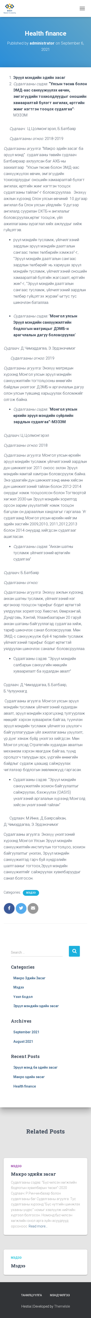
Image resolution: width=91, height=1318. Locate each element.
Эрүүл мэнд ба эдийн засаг (35, 1067)
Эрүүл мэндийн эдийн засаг (36, 1006)
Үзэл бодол (23, 997)
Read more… (38, 1226)
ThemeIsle (62, 1306)
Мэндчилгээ (60, 1295)
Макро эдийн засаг (29, 1077)
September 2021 (26, 1032)
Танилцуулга (31, 1295)
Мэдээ (31, 892)
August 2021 (23, 1041)
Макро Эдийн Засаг (29, 978)
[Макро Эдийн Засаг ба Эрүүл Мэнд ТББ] (11, 8)
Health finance (24, 1086)
